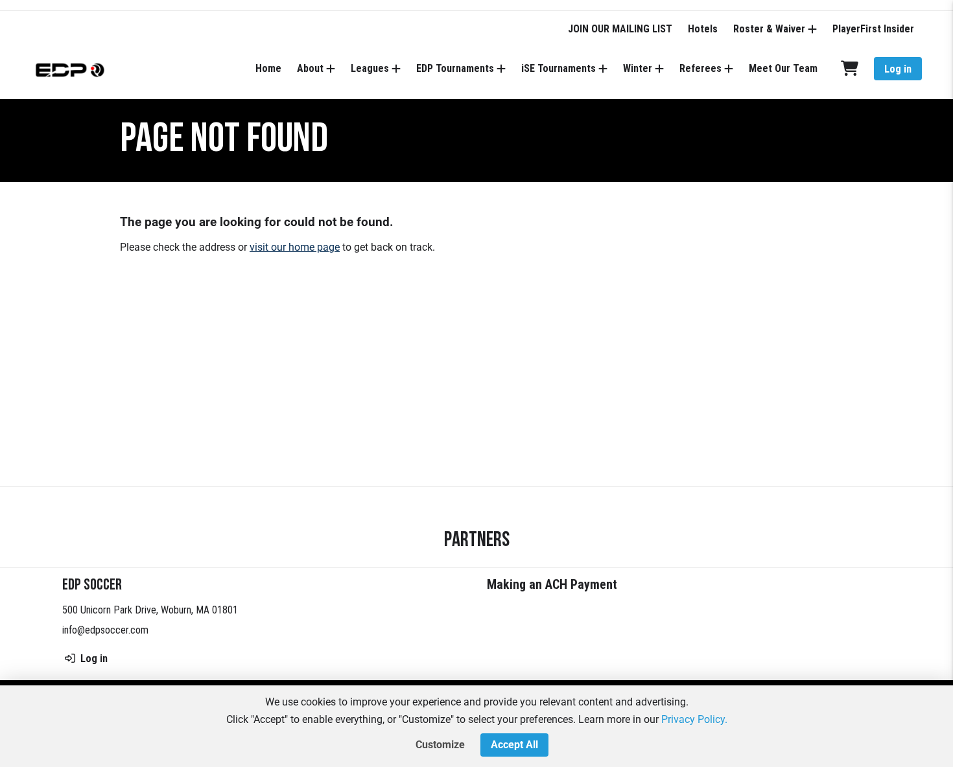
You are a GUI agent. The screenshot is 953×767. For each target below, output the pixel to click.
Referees (700, 68)
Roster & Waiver (769, 29)
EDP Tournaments (455, 68)
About (310, 68)
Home (268, 68)
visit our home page (295, 247)
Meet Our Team (783, 68)
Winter (637, 68)
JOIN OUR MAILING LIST (620, 29)
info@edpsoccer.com (105, 630)
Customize (440, 744)
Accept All (514, 744)
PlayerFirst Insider (873, 29)
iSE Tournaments (558, 68)
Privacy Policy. (694, 719)
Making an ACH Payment (552, 584)
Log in (898, 69)
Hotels (703, 29)
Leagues (370, 68)
